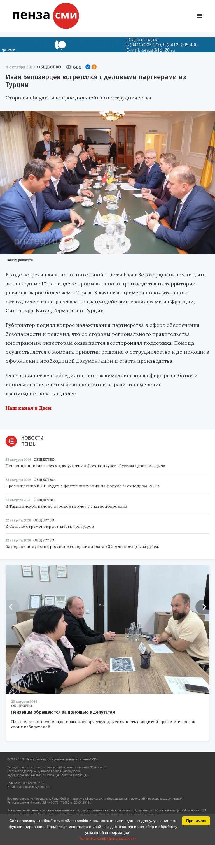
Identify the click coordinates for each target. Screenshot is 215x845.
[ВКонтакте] (87, 66)
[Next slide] (202, 607)
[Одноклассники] (94, 66)
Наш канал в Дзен (28, 408)
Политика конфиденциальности (107, 838)
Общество (49, 67)
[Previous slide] (13, 607)
